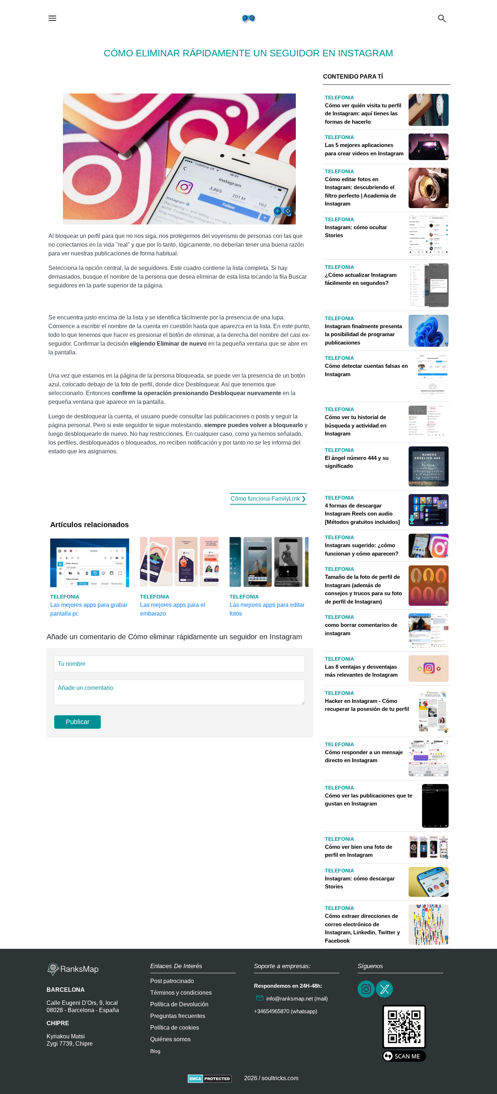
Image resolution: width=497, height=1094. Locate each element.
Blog (155, 1051)
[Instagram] (367, 997)
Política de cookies (174, 1028)
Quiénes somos (170, 1039)
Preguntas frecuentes (177, 1016)
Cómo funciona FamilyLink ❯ (268, 499)
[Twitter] (385, 997)
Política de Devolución (179, 1004)
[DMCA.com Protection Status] (210, 1078)
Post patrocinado (172, 981)
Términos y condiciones (181, 993)
